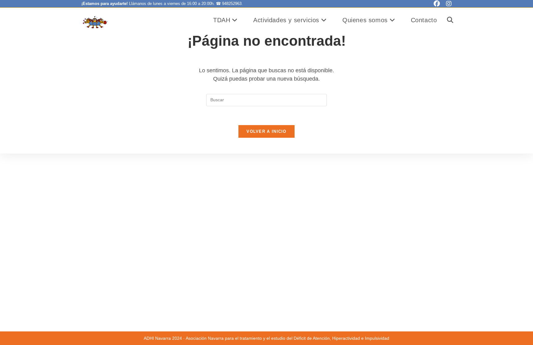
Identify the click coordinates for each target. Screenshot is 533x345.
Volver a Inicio (266, 131)
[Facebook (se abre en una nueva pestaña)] (437, 4)
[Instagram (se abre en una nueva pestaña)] (447, 4)
